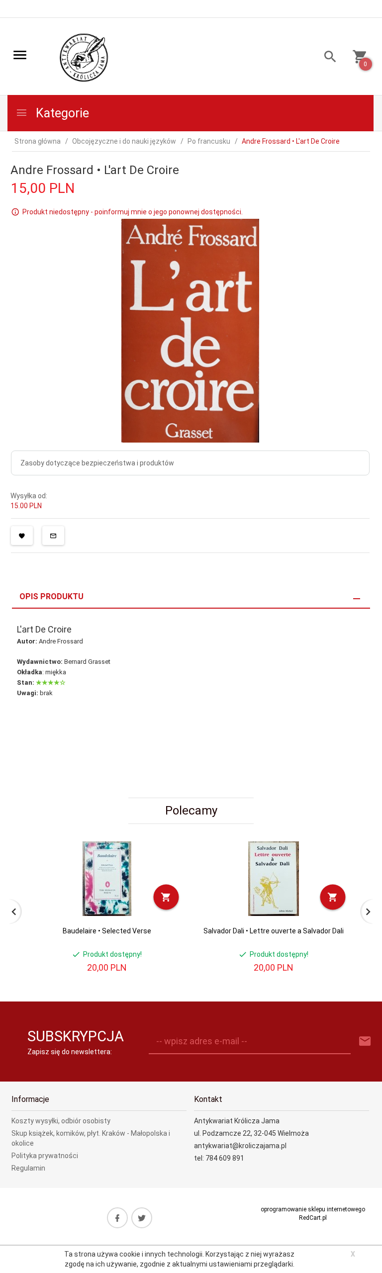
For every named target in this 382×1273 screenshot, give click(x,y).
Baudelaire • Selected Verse (107, 931)
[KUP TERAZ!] (166, 896)
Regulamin (28, 1168)
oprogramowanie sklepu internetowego (313, 1209)
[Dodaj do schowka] (22, 535)
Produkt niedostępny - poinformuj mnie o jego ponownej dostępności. (132, 212)
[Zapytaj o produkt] (53, 535)
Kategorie (61, 113)
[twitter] (141, 1217)
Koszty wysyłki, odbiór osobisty (60, 1121)
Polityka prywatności (44, 1156)
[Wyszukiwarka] (326, 58)
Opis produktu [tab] (51, 596)
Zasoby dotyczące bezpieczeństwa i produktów (97, 463)
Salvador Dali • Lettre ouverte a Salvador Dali (273, 931)
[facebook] (117, 1217)
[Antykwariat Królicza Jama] (84, 57)
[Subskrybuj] (365, 1041)
